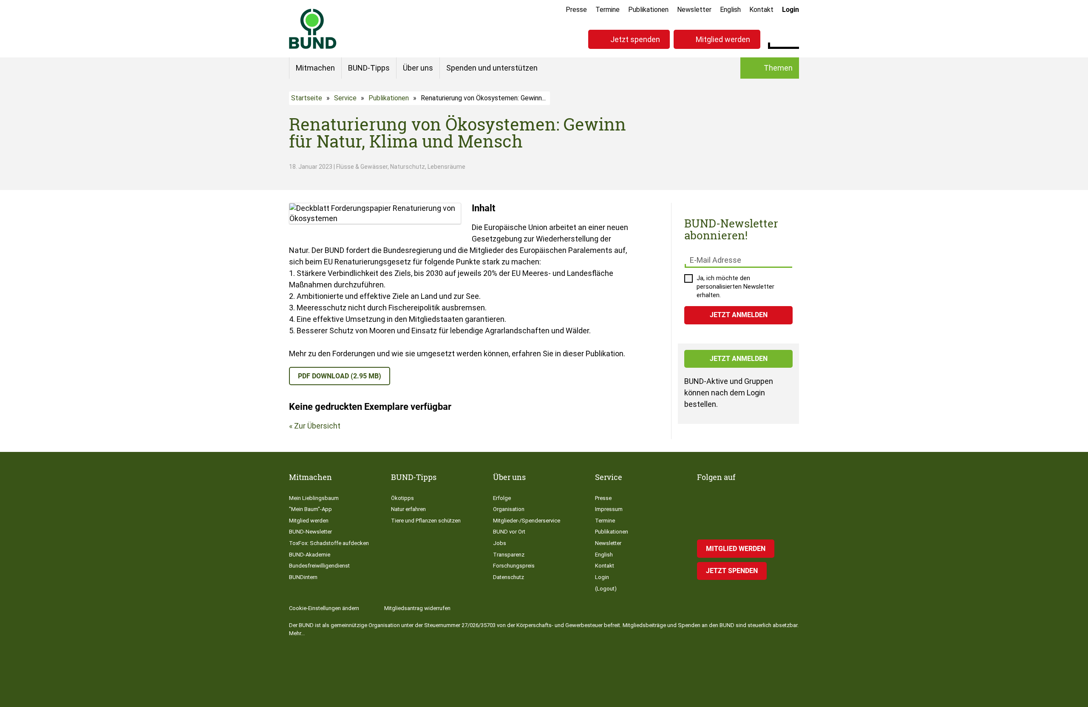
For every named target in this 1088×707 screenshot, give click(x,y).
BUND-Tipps (369, 67)
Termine (607, 10)
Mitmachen (315, 67)
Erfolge (502, 498)
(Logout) (606, 588)
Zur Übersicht (317, 425)
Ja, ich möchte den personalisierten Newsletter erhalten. (735, 286)
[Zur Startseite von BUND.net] (313, 29)
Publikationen (648, 10)
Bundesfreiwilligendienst (319, 565)
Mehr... (297, 633)
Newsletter (694, 10)
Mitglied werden (723, 39)
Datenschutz (508, 577)
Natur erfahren (408, 509)
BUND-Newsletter (310, 531)
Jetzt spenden (635, 39)
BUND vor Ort (509, 531)
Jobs (499, 543)
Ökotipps (402, 498)
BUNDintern (303, 577)
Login (790, 10)
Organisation (508, 509)
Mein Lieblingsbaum (314, 498)
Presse (576, 10)
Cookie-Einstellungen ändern (324, 608)
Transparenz (508, 554)
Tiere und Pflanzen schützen (426, 520)
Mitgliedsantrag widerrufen (417, 608)
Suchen (792, 38)
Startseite (306, 98)
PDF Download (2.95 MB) (339, 376)
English (730, 10)
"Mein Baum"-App (310, 509)
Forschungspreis (514, 565)
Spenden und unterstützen (492, 67)
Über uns (418, 67)
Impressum (609, 509)
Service (345, 98)
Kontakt (761, 10)
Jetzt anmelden (739, 359)
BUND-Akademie (309, 554)
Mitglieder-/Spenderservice (526, 520)
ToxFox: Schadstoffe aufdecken (329, 543)
